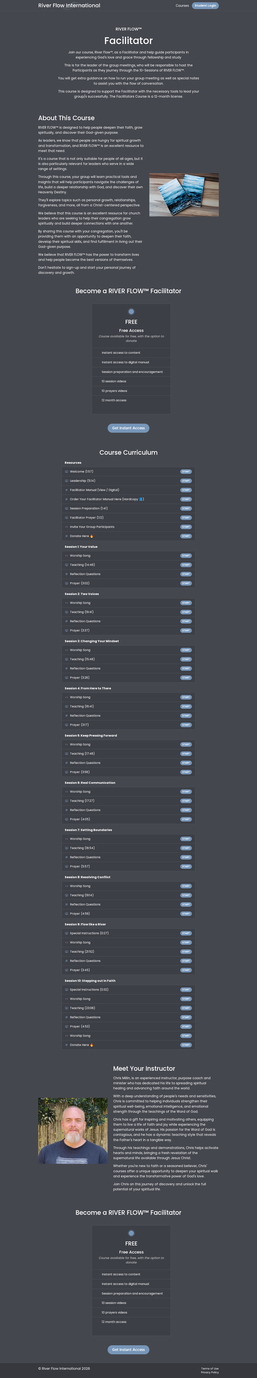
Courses (182, 6)
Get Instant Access (128, 428)
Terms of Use (210, 1368)
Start (186, 471)
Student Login (205, 5)
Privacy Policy (210, 1372)
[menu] (196, 5)
